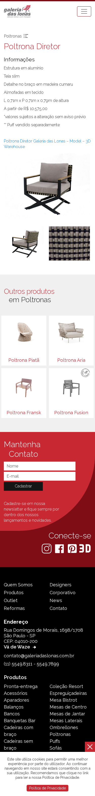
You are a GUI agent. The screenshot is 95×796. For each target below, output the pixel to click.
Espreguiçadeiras (68, 693)
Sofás (56, 748)
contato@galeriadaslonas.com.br (39, 655)
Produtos (14, 592)
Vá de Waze (17, 646)
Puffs (55, 741)
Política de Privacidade (47, 788)
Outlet (10, 600)
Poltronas (60, 734)
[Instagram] (47, 548)
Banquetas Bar (19, 720)
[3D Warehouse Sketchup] (85, 548)
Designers (60, 584)
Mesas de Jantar (67, 713)
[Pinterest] (73, 548)
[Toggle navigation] (84, 11)
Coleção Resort (66, 686)
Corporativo (62, 592)
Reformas (14, 608)
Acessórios (15, 693)
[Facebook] (60, 548)
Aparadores (16, 700)
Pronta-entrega (20, 686)
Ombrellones (64, 727)
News (56, 600)
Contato (58, 608)
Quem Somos (18, 584)
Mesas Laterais (66, 720)
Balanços (14, 707)
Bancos (12, 713)
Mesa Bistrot (63, 700)
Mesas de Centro (68, 707)
